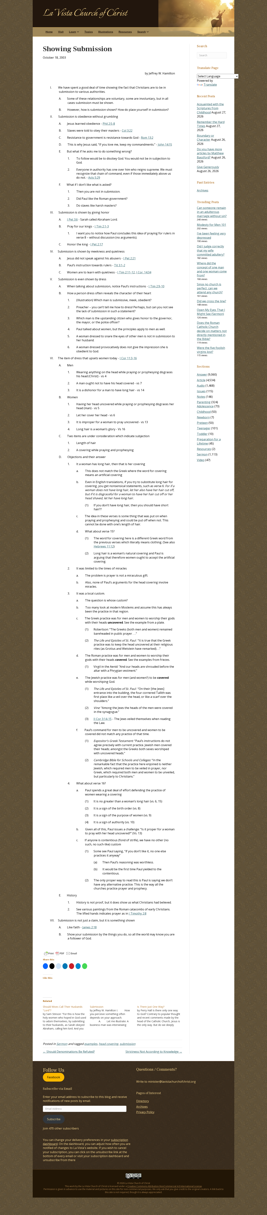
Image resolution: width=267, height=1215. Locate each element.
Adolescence (205, 406)
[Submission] (113, 1016)
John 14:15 (165, 144)
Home (49, 31)
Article (201, 380)
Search (141, 31)
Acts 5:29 (94, 178)
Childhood (204, 412)
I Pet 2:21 (129, 258)
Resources (125, 31)
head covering (108, 1044)
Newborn (203, 417)
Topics (88, 31)
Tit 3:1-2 (119, 265)
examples (90, 1044)
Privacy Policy (145, 1112)
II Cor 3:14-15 (103, 719)
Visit (61, 31)
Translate (210, 85)
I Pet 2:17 (96, 244)
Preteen (202, 423)
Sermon (61, 1044)
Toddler (202, 434)
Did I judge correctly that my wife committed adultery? (210, 250)
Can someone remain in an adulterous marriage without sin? (212, 212)
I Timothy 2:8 (137, 913)
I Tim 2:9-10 (156, 286)
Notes (201, 397)
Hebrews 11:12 (104, 546)
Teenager (203, 428)
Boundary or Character (205, 138)
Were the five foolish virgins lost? (211, 350)
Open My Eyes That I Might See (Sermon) (211, 312)
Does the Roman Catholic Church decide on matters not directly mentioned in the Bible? (212, 331)
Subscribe (53, 1119)
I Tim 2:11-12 (126, 272)
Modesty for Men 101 (211, 225)
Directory (142, 1101)
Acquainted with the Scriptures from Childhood (210, 108)
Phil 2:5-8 (109, 124)
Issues (201, 391)
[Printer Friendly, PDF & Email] (60, 953)
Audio (201, 386)
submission (127, 1044)
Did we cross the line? (211, 301)
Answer (202, 374)
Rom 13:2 (147, 138)
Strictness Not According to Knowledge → (154, 1052)
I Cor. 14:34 (143, 272)
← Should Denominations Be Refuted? (69, 1052)
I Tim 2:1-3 (102, 226)
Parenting (204, 402)
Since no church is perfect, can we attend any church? (210, 288)
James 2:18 (89, 927)
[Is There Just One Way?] (160, 1016)
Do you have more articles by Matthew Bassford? (210, 153)
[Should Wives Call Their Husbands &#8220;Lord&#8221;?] (66, 1017)
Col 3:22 (127, 131)
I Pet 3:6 (72, 219)
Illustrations (105, 31)
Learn (72, 31)
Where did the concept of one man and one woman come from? (212, 269)
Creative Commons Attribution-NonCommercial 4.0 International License (164, 1186)
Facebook (53, 1077)
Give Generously (208, 167)
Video (201, 460)
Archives (202, 190)
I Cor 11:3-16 (128, 358)
